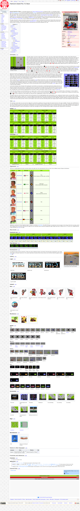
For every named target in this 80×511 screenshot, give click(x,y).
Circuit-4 (23, 239)
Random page (3, 29)
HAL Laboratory (70, 32)
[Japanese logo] (35, 265)
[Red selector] (26, 367)
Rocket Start (76, 67)
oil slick (19, 227)
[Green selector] (34, 367)
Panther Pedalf (19, 219)
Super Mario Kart (33, 21)
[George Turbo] (27, 343)
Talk (65, 0)
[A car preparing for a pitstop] (24, 409)
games (47, 477)
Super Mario (43, 477)
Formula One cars (16, 12)
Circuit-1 (11, 239)
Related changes (3, 42)
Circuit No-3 (21, 247)
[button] (77, 475)
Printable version (3, 44)
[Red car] (12, 330)
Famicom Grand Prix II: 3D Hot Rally (16, 18)
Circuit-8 (55, 239)
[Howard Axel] (38, 343)
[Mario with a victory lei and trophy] (33, 292)
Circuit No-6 (35, 247)
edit (17, 54)
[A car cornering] (61, 397)
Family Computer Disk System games (39, 499)
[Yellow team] (23, 374)
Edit (19, 1)
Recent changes (3, 28)
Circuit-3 (19, 239)
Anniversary (3, 36)
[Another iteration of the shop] (24, 397)
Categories (12, 499)
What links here (3, 41)
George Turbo (19, 193)
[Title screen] (14, 397)
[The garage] (33, 397)
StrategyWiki (67, 473)
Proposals (2, 34)
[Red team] (14, 374)
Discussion (15, 1)
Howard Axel (19, 210)
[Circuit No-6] (24, 424)
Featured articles (3, 26)
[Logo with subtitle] (18, 276)
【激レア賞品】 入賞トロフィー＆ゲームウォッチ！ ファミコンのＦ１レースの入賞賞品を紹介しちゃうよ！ (43, 464)
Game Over (58, 89)
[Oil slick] (68, 330)
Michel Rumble (19, 175)
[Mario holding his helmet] (42, 292)
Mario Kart (35, 20)
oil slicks (53, 83)
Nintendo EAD (70, 31)
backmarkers (40, 225)
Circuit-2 (15, 239)
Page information (3, 46)
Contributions (68, 0)
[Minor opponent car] (58, 330)
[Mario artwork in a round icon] (14, 304)
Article (12, 1)
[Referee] (39, 359)
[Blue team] (42, 374)
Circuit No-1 (12, 247)
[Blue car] (48, 330)
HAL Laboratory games (64, 499)
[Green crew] (47, 352)
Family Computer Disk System (72, 35)
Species (2, 21)
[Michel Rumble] (17, 343)
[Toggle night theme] (58, 0)
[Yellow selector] (30, 367)
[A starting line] (42, 397)
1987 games (52, 499)
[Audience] (44, 358)
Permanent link (3, 45)
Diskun (15, 16)
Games (47, 499)
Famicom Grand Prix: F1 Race (20, 499)
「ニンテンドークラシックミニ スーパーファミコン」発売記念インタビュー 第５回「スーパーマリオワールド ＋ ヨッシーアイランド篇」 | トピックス (34, 465)
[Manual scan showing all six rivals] (24, 438)
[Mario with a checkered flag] (24, 292)
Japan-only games (29, 499)
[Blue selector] (37, 367)
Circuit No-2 (17, 247)
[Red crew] (32, 352)
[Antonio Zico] (22, 343)
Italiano (2, 49)
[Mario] (12, 343)
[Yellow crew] (39, 352)
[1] (74, 36)
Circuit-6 (39, 239)
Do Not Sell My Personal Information (46, 497)
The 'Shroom (3, 33)
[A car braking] (70, 397)
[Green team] (32, 374)
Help (2, 30)
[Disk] (14, 438)
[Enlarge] (24, 70)
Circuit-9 (67, 239)
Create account (73, 0)
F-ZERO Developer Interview (23, 466)
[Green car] (38, 330)
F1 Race (34, 12)
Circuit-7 (51, 239)
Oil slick (67, 332)
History (23, 1)
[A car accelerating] (52, 397)
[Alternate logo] (52, 265)
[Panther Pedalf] (43, 343)
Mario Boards (3, 37)
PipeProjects (3, 35)
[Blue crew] (54, 352)
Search (1, 9)
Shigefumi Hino (31, 17)
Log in (78, 0)
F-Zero (11, 254)
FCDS (68, 41)
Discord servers (3, 38)
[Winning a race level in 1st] (33, 409)
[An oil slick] (14, 409)
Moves (2, 22)
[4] (13, 253)
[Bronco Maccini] (32, 343)
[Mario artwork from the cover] (14, 292)
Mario (11, 12)
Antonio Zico (19, 184)
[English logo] (18, 264)
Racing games (57, 499)
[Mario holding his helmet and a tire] (52, 292)
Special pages (3, 43)
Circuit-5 (35, 239)
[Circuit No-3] (14, 424)
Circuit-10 (70, 239)
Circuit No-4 (26, 247)
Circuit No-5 (31, 247)
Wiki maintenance (3, 27)
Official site (13, 470)
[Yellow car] (22, 330)
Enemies (2, 20)
